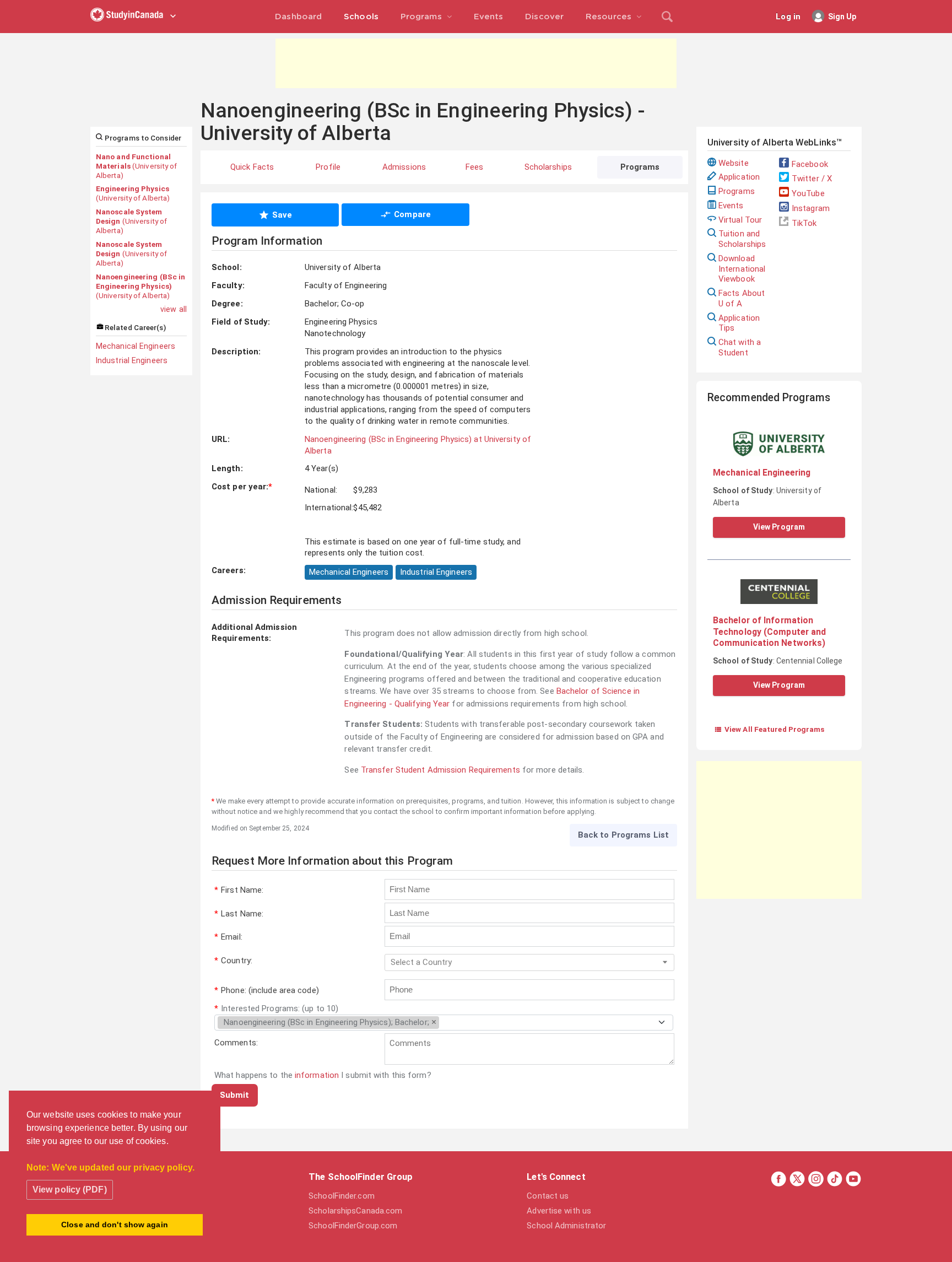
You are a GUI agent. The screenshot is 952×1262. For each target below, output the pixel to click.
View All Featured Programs (769, 729)
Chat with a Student (739, 347)
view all (173, 309)
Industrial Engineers (131, 360)
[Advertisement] (476, 63)
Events (731, 206)
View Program (779, 526)
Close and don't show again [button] (114, 1224)
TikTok (804, 223)
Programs (736, 191)
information (317, 1075)
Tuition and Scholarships (742, 239)
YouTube (808, 193)
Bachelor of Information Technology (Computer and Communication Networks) (769, 631)
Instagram (811, 208)
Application (739, 177)
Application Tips (739, 323)
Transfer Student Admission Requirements (440, 770)
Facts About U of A (741, 298)
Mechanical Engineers (135, 346)
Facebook (810, 164)
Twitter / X (812, 179)
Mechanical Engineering (761, 472)
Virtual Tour (740, 220)
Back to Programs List (623, 835)
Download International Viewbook (741, 269)
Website (733, 163)
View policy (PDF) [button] (70, 1189)
